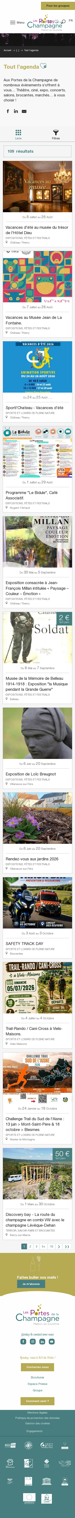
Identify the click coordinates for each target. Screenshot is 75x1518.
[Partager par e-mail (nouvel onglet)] (22, 111)
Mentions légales (37, 1412)
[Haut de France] (10, 1463)
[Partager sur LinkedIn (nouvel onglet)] (13, 111)
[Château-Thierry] (47, 1445)
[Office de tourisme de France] (47, 1463)
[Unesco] (47, 1481)
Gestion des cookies (37, 1423)
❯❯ (67, 1246)
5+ (43, 1246)
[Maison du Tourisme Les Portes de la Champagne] (44, 22)
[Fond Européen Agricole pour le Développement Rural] (29, 1498)
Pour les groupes (58, 5)
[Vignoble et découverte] (65, 1481)
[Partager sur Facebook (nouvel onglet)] (5, 111)
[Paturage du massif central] (28, 1463)
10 (51, 1246)
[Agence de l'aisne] (10, 1445)
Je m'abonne (31, 1283)
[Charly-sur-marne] (28, 1445)
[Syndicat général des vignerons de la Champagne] (28, 1481)
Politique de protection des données (37, 1418)
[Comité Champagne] (65, 1445)
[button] (71, 20)
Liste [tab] (18, 138)
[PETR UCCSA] (65, 1463)
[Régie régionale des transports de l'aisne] (10, 1481)
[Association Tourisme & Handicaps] (46, 1498)
